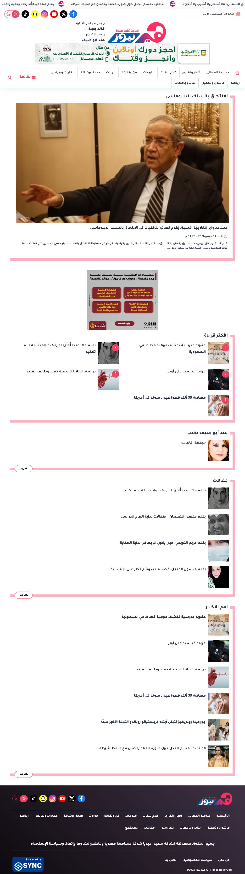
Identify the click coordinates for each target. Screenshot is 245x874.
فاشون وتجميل (213, 83)
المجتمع (131, 828)
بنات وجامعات (184, 83)
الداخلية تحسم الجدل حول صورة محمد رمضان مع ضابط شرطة (141, 4)
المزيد (24, 468)
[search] (10, 78)
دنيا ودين (167, 828)
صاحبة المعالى (217, 72)
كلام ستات (169, 72)
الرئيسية (223, 816)
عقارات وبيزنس (62, 72)
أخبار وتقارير (191, 72)
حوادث (111, 72)
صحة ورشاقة (90, 72)
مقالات (149, 828)
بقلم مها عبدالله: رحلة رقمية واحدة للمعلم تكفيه (40, 4)
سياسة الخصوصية (197, 860)
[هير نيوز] (137, 32)
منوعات (149, 72)
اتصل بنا (171, 860)
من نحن (224, 860)
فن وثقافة (129, 72)
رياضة (235, 83)
